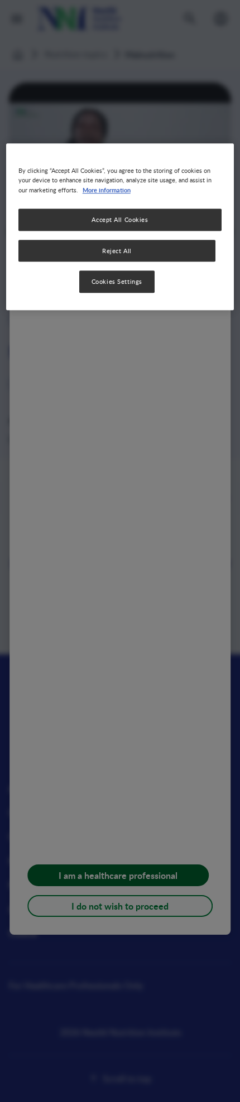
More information (107, 189)
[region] (120, 227)
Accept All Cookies (120, 219)
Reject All (117, 250)
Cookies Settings (117, 282)
